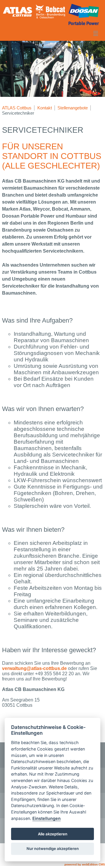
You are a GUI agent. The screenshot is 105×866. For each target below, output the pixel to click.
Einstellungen (46, 818)
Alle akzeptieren (52, 834)
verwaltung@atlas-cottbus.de (34, 668)
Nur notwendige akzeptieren (53, 848)
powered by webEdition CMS (84, 864)
